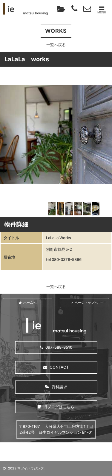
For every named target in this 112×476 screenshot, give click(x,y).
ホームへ (29, 302)
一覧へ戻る (56, 44)
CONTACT (59, 367)
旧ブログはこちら (58, 406)
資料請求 (59, 386)
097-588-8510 (58, 347)
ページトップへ (86, 302)
